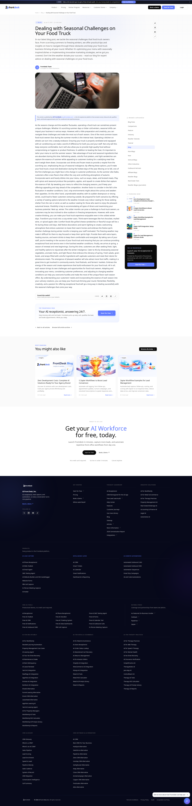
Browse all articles (147, 349)
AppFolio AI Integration (30, 678)
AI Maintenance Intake (30, 659)
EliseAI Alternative (28, 689)
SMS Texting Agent (28, 573)
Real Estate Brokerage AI (149, 506)
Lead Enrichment (28, 758)
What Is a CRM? (27, 743)
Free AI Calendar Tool (96, 620)
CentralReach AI (129, 674)
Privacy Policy (145, 800)
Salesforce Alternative (80, 750)
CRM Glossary (27, 739)
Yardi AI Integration (29, 670)
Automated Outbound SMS (133, 566)
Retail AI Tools (77, 674)
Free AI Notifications (29, 624)
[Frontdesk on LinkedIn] (28, 513)
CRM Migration (27, 776)
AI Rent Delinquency (29, 663)
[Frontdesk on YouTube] (33, 513)
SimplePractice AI (129, 663)
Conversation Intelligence (31, 780)
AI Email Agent (27, 570)
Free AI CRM (26, 620)
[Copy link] (155, 36)
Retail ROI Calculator (80, 678)
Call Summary (27, 783)
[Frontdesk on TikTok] (37, 513)
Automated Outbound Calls (133, 562)
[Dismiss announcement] (189, 2)
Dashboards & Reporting (81, 577)
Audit (152, 800)
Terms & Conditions (132, 800)
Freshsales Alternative (80, 783)
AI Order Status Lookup (81, 648)
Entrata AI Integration (29, 681)
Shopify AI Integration (80, 663)
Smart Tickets (77, 566)
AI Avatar (25, 592)
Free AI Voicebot (61, 617)
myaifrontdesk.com (67, 117)
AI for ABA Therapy (130, 645)
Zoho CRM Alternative (80, 758)
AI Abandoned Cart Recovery (82, 652)
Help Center (111, 502)
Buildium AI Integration (30, 685)
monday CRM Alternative (81, 761)
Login (182, 7)
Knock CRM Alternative (30, 696)
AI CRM (75, 562)
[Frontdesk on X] (24, 513)
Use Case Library (112, 513)
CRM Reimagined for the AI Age (117, 495)
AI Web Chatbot (27, 566)
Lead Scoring (26, 754)
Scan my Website (128, 2)
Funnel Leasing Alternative (31, 692)
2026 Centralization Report (116, 531)
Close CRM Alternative (80, 772)
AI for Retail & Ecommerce (149, 495)
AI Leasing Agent (28, 652)
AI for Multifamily (146, 491)
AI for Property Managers (30, 711)
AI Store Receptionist (80, 645)
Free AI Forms (93, 617)
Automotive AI (145, 517)
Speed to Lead (27, 761)
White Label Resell (79, 502)
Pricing (63, 7)
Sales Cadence (27, 769)
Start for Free (168, 7)
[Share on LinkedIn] (155, 27)
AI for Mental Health (130, 652)
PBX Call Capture (28, 584)
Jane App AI (128, 670)
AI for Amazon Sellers (80, 659)
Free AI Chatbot (27, 617)
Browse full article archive (61, 327)
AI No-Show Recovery (131, 656)
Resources (85, 7)
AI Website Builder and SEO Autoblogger (36, 577)
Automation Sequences (131, 570)
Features (110, 506)
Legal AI (143, 513)
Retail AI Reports (78, 685)
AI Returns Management (81, 656)
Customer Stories (99, 7)
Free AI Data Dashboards (64, 624)
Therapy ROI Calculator (131, 681)
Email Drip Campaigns (131, 573)
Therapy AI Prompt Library (132, 685)
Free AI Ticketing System (64, 620)
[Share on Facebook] (155, 32)
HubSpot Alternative (80, 746)
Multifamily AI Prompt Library (32, 722)
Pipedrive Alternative (80, 754)
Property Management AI (149, 502)
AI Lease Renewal (28, 667)
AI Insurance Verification (132, 659)
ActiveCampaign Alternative (82, 776)
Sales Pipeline (27, 750)
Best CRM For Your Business (82, 743)
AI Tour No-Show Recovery (31, 656)
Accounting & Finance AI (149, 509)
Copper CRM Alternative (81, 780)
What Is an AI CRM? (29, 746)
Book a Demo (154, 7)
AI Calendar (77, 570)
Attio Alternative (78, 787)
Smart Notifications (79, 573)
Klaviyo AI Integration (80, 670)
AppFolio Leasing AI (29, 703)
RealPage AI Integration (30, 674)
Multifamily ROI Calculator (31, 718)
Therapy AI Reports (130, 689)
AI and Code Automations (132, 577)
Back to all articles (43, 327)
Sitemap (109, 520)
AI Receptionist (112, 491)
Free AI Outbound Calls (97, 624)
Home (37, 13)
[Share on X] (155, 23)
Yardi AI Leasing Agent (30, 707)
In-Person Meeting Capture (31, 588)
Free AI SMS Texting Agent (98, 613)
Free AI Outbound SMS (30, 627)
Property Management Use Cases (33, 648)
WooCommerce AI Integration (83, 667)
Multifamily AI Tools (29, 714)
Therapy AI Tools (129, 678)
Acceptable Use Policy (163, 800)
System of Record (28, 772)
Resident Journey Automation (32, 645)
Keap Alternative (78, 769)
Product (54, 7)
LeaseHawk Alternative (30, 700)
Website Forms (27, 581)
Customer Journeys (113, 509)
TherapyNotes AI (129, 667)
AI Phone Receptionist (29, 562)
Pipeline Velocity (27, 765)
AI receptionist (27, 494)
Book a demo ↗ (27, 504)
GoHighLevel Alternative (81, 765)
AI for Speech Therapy (131, 648)
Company (113, 7)
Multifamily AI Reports (29, 725)
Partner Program (74, 7)
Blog (42, 13)
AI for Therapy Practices (149, 498)
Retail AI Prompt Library (81, 681)
